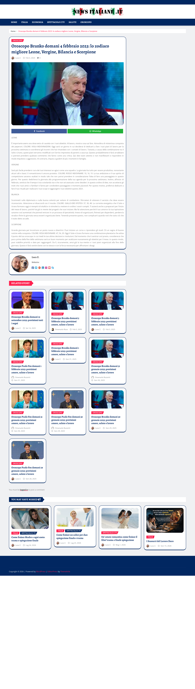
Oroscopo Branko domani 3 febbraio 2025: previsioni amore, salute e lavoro (105, 321)
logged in (24, 490)
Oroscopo (86, 22)
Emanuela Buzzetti (22, 377)
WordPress (41, 571)
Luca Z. (18, 58)
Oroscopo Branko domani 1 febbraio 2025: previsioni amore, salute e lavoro (65, 351)
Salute (72, 22)
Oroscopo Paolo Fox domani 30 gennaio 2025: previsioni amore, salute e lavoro (67, 420)
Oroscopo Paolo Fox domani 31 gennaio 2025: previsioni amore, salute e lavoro (26, 420)
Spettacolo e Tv (56, 22)
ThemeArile (65, 571)
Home (14, 22)
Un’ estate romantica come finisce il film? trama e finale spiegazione (119, 538)
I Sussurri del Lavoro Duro (160, 541)
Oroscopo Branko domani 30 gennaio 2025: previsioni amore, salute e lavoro (105, 420)
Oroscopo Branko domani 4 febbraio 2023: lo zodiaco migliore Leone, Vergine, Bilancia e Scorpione (57, 31)
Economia (37, 22)
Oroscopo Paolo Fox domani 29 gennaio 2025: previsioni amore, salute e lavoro (27, 471)
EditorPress (52, 571)
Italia (24, 22)
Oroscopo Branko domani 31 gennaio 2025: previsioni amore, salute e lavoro (105, 369)
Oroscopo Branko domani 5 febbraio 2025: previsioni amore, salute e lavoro (65, 321)
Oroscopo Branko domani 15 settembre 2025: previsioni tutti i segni (27, 320)
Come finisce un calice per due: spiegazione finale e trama (72, 536)
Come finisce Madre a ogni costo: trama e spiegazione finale (28, 539)
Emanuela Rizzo (61, 329)
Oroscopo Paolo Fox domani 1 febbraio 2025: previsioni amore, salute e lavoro (26, 369)
